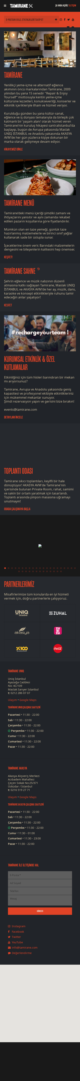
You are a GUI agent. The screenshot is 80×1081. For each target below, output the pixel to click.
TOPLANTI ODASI (18, 471)
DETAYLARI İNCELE (13, 417)
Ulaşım (12, 700)
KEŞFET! (8, 257)
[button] (47, 1021)
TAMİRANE (13, 75)
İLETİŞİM (72, 5)
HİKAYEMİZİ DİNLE (13, 149)
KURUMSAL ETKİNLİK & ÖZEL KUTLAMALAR (29, 363)
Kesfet (8, 305)
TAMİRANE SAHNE (19, 271)
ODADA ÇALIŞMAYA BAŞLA (17, 509)
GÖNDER (40, 911)
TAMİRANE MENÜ (19, 203)
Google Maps (28, 700)
